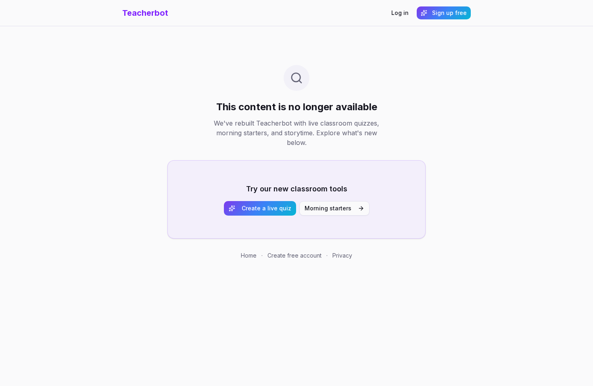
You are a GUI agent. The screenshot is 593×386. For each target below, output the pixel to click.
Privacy (342, 255)
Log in (400, 12)
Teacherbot (145, 13)
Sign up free (449, 12)
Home (249, 255)
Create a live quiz (266, 208)
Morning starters (328, 208)
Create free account (294, 255)
